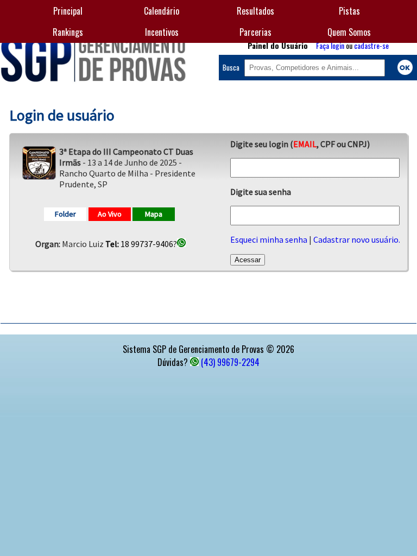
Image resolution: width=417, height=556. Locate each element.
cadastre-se (371, 45)
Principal (68, 10)
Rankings (68, 32)
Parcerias (255, 32)
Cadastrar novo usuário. (356, 239)
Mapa (153, 214)
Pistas (349, 10)
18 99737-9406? (141, 243)
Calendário (161, 10)
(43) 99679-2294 (230, 362)
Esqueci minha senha (268, 239)
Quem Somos (349, 32)
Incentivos (162, 32)
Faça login (330, 45)
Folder (65, 214)
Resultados (255, 10)
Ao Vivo (110, 214)
